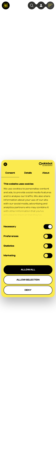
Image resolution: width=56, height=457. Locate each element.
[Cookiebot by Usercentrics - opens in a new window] (39, 164)
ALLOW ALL (28, 269)
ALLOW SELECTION (28, 279)
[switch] (48, 236)
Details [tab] (28, 173)
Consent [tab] (10, 173)
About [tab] (45, 173)
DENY (28, 290)
